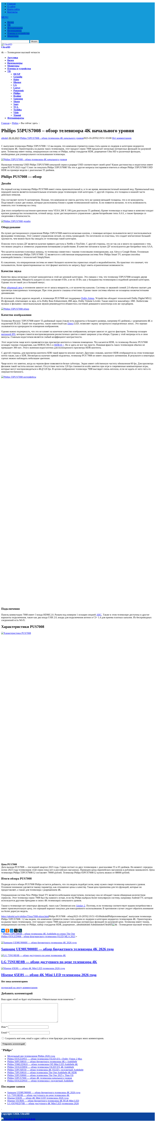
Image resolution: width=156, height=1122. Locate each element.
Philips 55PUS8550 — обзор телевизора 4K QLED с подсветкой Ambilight (45, 1069)
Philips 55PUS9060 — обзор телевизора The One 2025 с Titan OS (40, 1075)
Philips (16, 93)
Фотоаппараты (15, 28)
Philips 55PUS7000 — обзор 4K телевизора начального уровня (39, 1078)
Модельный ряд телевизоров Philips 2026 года (31, 1056)
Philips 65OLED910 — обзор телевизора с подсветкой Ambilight (40, 1080)
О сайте (11, 6)
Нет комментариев (121, 138)
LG (15, 85)
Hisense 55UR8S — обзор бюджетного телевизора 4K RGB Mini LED (43, 1100)
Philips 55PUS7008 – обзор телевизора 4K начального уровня (51, 138)
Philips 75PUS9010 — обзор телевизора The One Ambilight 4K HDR (42, 1072)
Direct (70, 323)
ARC (99, 614)
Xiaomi (17, 115)
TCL (16, 107)
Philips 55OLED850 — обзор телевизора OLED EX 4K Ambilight (40, 1067)
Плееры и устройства (18, 33)
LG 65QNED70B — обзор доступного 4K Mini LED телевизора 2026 (43, 1103)
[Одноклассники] (7, 930)
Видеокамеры (14, 30)
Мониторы (13, 36)
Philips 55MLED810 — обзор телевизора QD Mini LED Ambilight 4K (42, 1064)
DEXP (16, 74)
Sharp (16, 101)
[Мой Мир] (11, 930)
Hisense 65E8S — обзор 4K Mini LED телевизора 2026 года (48, 975)
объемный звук (15, 287)
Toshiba (17, 109)
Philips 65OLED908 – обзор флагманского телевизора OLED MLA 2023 (38, 936)
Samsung (18, 98)
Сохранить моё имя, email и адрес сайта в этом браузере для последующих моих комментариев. (54, 1038)
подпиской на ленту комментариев (19, 987)
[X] (16, 930)
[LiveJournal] (20, 930)
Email (5, 1032)
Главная (11, 3)
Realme (17, 96)
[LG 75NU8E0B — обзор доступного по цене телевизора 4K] (33, 955)
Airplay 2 (80, 905)
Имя (4, 1027)
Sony (16, 104)
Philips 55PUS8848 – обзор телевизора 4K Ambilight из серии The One (39, 933)
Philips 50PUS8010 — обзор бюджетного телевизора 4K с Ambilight (42, 1061)
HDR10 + (59, 345)
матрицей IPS (8, 334)
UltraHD (5, 47)
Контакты (12, 12)
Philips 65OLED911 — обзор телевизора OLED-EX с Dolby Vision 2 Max (44, 1058)
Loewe (16, 87)
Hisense (17, 82)
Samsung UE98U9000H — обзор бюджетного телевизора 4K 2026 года (57, 949)
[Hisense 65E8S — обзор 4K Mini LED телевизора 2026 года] (33, 968)
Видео (10, 22)
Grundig (17, 76)
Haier (16, 79)
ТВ (9, 25)
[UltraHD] (6, 44)
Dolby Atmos (87, 298)
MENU (5, 17)
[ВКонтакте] (3, 930)
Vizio (16, 112)
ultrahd (4, 138)
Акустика (12, 57)
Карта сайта (13, 9)
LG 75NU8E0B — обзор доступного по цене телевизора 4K (49, 962)
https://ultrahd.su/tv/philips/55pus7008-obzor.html (25, 916)
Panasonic (18, 90)
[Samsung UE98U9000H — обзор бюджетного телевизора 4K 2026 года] (39, 942)
